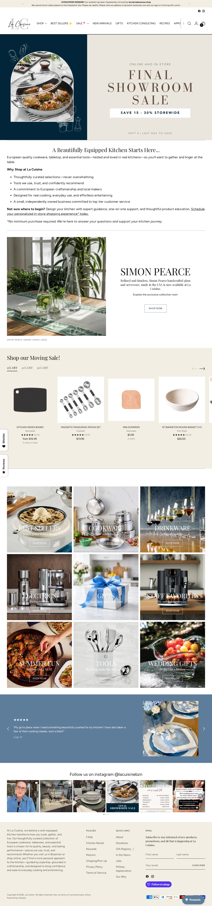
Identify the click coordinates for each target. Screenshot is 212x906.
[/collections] (106, 87)
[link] (23, 796)
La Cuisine (30, 894)
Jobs (118, 860)
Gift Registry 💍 (125, 849)
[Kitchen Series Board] (30, 400)
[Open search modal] (189, 23)
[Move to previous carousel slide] (194, 369)
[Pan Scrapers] (131, 400)
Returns (90, 854)
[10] (182, 400)
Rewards (91, 849)
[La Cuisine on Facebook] (199, 11)
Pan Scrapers (131, 427)
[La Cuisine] (19, 23)
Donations (122, 843)
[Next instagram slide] (200, 796)
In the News (123, 854)
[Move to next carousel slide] (202, 368)
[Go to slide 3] (108, 813)
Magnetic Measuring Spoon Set (81, 427)
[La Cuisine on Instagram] (203, 11)
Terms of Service (96, 872)
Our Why (121, 876)
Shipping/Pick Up (96, 860)
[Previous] (22, 3)
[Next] (189, 3)
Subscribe (198, 865)
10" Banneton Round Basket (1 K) (182, 427)
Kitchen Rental (95, 843)
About (119, 837)
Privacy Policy (94, 866)
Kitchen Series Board (30, 427)
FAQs (89, 837)
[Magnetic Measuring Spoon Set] (80, 400)
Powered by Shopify (16, 898)
